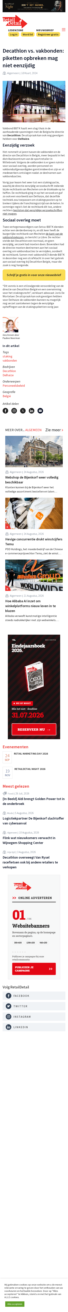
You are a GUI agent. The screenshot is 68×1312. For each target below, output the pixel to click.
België (7, 396)
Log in (13, 34)
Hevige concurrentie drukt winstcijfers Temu (33, 541)
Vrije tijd (11, 852)
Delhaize (8, 375)
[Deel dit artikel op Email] (40, 411)
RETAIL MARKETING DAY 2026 (31, 753)
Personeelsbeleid (14, 386)
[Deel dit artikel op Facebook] (5, 411)
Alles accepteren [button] (14, 1304)
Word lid (28, 34)
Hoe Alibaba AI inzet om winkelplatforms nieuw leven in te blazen (30, 606)
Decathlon (9, 371)
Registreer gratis (48, 34)
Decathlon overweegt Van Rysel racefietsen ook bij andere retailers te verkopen (30, 862)
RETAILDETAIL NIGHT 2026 (29, 769)
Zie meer (53, 429)
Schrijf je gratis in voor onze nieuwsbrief (34, 275)
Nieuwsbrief (45, 30)
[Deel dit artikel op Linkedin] (31, 411)
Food (10, 793)
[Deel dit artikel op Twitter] (23, 411)
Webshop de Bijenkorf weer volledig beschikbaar (31, 479)
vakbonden (10, 360)
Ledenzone (15, 30)
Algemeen (13, 73)
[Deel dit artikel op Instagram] (14, 411)
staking (7, 356)
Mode (10, 813)
